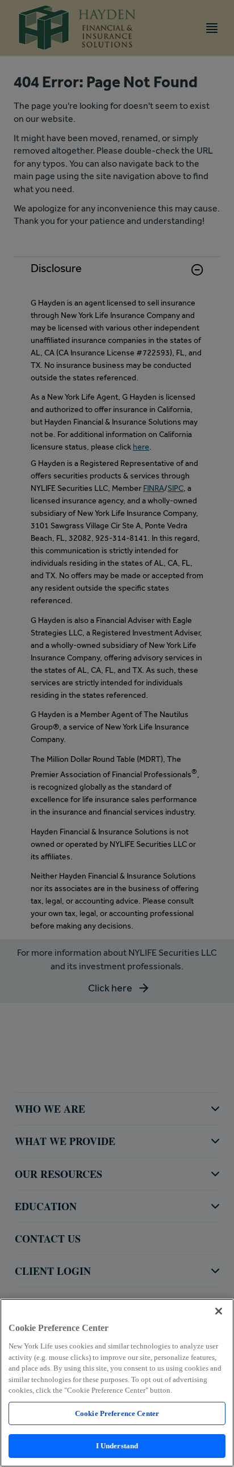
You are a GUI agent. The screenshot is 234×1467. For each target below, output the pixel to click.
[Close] (218, 1311)
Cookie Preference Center (117, 1413)
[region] (117, 1383)
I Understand (117, 1445)
